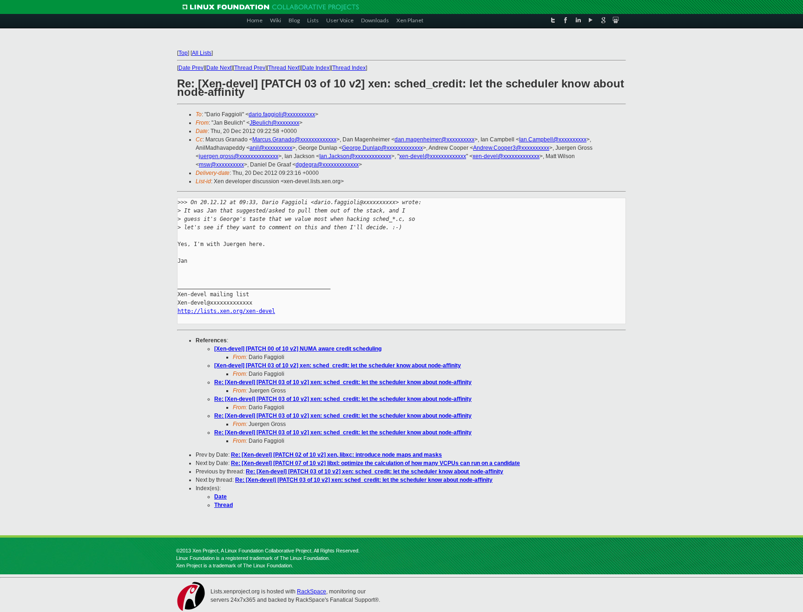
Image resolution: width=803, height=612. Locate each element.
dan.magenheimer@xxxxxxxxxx (434, 139)
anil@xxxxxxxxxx (271, 148)
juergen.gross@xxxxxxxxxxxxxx (238, 156)
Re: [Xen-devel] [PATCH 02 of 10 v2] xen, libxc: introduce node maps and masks (336, 455)
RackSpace (311, 591)
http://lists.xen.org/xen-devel (226, 311)
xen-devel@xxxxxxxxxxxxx (432, 156)
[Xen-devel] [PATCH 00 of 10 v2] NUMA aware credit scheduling (298, 349)
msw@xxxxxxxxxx (221, 164)
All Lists (201, 53)
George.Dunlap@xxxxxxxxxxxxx (382, 148)
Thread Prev (249, 68)
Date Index (315, 68)
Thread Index (349, 68)
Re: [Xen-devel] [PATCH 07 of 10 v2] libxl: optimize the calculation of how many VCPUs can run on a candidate (375, 463)
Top (183, 53)
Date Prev (191, 68)
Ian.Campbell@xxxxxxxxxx (552, 139)
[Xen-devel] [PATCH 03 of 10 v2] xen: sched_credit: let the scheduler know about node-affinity (337, 365)
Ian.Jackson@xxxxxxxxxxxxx (355, 156)
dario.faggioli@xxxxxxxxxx (282, 114)
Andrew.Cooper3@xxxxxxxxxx (511, 148)
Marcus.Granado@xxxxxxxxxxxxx (294, 139)
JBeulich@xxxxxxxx (274, 123)
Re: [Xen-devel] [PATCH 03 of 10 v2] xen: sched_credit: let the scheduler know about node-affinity (343, 382)
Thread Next (283, 68)
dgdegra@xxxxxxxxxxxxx (327, 164)
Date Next (218, 68)
